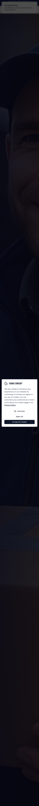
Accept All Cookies (19, 422)
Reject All (19, 417)
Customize (21, 411)
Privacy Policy (10, 405)
